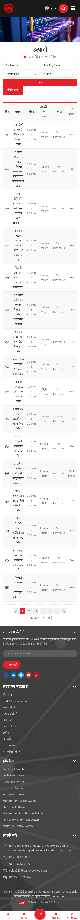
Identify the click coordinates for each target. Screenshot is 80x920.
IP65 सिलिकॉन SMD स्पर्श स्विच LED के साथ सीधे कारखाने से (18, 208)
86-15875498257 (20, 877)
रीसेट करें (12, 90)
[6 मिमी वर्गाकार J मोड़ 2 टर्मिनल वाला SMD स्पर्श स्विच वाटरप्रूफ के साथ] (7, 169)
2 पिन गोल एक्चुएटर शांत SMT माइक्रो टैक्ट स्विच (18, 277)
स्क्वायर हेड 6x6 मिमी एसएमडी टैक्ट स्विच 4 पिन (18, 560)
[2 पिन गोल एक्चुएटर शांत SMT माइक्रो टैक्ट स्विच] (7, 278)
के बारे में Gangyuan (15, 701)
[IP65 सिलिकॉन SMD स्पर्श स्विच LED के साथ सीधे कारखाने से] (7, 209)
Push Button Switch (15, 775)
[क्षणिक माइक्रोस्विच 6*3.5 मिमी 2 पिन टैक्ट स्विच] (7, 501)
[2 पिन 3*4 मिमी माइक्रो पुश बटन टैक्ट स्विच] (7, 419)
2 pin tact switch (13, 782)
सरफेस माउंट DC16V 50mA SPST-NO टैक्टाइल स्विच (18, 245)
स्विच (37, 57)
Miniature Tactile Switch (18, 826)
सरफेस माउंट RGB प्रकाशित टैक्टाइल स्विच (18, 342)
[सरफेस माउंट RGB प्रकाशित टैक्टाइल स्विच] (7, 342)
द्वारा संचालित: (50, 896)
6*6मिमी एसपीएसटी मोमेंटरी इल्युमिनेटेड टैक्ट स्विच (18, 473)
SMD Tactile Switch (14, 807)
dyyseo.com (58, 896)
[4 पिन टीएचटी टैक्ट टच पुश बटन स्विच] (7, 446)
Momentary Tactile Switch (19, 801)
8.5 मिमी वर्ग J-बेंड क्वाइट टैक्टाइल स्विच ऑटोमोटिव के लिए (18, 310)
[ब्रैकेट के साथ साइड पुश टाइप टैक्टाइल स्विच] (7, 392)
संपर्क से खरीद (11, 726)
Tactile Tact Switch (14, 794)
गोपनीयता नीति (11, 752)
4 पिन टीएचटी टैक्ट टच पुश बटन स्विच (18, 446)
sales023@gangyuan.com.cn (28, 871)
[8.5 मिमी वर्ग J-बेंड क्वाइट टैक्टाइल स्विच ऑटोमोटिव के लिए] (7, 310)
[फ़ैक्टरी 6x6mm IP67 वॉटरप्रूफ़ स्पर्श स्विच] (7, 588)
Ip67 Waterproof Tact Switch (21, 820)
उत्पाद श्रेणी (9, 708)
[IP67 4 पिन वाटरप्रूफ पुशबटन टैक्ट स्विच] (7, 367)
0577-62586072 (19, 857)
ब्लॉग (6, 733)
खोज (40, 82)
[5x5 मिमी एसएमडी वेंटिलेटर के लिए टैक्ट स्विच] (7, 135)
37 (50, 611)
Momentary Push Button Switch (23, 813)
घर (29, 57)
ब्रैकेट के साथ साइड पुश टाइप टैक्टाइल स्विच (18, 391)
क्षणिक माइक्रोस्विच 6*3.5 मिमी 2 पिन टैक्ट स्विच (18, 501)
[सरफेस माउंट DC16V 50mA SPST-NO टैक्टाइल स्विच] (7, 246)
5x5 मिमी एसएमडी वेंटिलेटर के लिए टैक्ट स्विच (18, 134)
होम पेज (7, 695)
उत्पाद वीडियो (10, 714)
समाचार (7, 720)
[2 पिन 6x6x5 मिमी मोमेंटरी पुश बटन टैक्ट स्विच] (7, 531)
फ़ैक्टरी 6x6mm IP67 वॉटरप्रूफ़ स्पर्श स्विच (18, 587)
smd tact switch (13, 769)
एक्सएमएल (9, 745)
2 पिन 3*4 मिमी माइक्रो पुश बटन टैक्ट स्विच (18, 419)
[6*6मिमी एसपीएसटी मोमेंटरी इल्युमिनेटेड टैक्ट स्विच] (7, 474)
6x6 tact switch (13, 788)
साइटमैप (7, 739)
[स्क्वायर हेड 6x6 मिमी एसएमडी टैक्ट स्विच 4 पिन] (7, 560)
